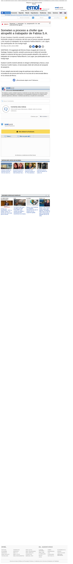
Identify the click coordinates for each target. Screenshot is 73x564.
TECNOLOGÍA (5, 555)
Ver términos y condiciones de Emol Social (25, 155)
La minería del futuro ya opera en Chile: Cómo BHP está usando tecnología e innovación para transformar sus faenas (20, 211)
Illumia (29, 198)
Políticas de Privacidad (23, 561)
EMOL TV (15, 552)
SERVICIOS (16, 551)
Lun (66, 0)
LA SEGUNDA (51, 554)
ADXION (59, 551)
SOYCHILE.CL (51, 555)
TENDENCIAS (16, 549)
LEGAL (40, 556)
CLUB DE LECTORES (41, 550)
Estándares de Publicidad (53, 561)
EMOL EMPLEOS (29, 552)
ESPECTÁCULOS (5, 554)
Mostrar (34, 4)
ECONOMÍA (4, 551)
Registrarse (62, 9)
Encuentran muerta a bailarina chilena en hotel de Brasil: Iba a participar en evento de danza (18, 172)
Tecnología (7, 15)
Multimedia (25, 15)
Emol (2, 0)
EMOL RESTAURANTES (18, 555)
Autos (29, 0)
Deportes (21, 13)
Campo (19, 0)
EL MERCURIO (42, 553)
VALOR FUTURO (61, 552)
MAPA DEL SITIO (29, 555)
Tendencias (43, 13)
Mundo (27, 13)
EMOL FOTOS (16, 554)
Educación (13, 15)
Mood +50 (42, 198)
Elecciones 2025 (44, 15)
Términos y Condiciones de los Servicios (38, 561)
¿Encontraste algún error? (27, 80)
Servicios (55, 13)
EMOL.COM (41, 552)
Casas (56, 0)
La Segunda (61, 0)
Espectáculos (34, 13)
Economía (14, 13)
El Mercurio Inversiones (4, 199)
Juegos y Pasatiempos (34, 15)
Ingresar (57, 9)
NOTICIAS (4, 549)
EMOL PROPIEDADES (31, 551)
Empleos (41, 0)
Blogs (12, 0)
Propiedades (35, 0)
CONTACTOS (29, 554)
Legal (15, 0)
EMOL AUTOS (29, 549)
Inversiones (24, 0)
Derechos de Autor (14, 561)
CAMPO (49, 549)
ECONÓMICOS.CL (61, 549)
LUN (49, 552)
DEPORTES (4, 552)
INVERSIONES (51, 551)
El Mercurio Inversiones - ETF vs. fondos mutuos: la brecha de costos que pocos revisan (6, 211)
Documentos (19, 15)
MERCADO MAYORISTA (60, 555)
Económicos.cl (47, 0)
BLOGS (40, 555)
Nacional (7, 13)
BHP (15, 198)
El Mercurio (7, 0)
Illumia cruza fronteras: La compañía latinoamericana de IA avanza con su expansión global (32, 210)
